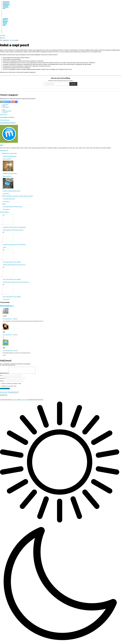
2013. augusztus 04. (7, 110)
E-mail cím (3, 378)
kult (4, 8)
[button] (60, 523)
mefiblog (7, 1)
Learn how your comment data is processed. (14, 391)
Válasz (4, 323)
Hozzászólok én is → (7, 306)
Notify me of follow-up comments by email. (11, 383)
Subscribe (73, 84)
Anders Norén (24, 399)
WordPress (14, 399)
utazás (6, 7)
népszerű (7, 4)
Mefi (4, 109)
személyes (12, 40)
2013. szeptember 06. (10, 350)
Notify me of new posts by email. (9, 386)
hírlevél (6, 3)
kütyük (6, 5)
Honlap (1, 380)
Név (1, 375)
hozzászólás (4, 373)
